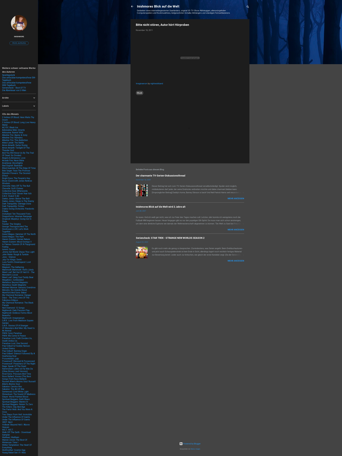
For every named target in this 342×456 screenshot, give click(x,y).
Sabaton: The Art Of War (13, 389)
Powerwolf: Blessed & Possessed (18, 361)
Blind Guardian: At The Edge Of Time (19, 168)
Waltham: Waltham (10, 437)
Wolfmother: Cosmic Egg (13, 450)
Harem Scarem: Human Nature (16, 239)
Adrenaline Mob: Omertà (13, 130)
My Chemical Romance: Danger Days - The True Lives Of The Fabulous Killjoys (16, 297)
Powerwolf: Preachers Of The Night (18, 363)
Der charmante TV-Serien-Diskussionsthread (160, 175)
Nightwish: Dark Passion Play (16, 310)
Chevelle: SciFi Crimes (12, 188)
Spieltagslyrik (8, 75)
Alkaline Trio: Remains (12, 137)
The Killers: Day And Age (13, 407)
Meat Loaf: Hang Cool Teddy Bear (17, 277)
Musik (139, 93)
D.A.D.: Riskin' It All (10, 196)
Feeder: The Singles (11, 224)
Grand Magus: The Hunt (13, 236)
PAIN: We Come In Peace (14, 335)
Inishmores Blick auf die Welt (158, 6)
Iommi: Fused (8, 249)
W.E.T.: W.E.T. (7, 429)
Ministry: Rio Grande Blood (14, 290)
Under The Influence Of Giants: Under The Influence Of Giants (16, 418)
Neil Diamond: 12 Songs (13, 308)
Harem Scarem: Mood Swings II (17, 241)
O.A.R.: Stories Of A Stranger (15, 325)
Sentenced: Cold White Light (15, 391)
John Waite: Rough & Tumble (15, 254)
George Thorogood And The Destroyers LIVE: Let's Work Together (15, 229)
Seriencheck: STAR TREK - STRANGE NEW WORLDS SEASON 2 (170, 237)
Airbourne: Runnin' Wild (12, 132)
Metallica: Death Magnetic (14, 285)
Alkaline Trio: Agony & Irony (14, 135)
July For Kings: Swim (12, 259)
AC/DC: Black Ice (10, 127)
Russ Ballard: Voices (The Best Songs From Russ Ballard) (16, 377)
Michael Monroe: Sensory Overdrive (19, 287)
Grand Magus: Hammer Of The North (19, 234)
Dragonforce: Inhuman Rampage (17, 216)
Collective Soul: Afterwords (15, 191)
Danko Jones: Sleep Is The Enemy (18, 201)
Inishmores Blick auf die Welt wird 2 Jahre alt (160, 206)
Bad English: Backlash (12, 165)
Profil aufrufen (19, 43)
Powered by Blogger (192, 443)
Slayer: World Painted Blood (15, 396)
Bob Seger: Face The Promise (16, 170)
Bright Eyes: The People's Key (16, 178)
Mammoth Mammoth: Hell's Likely (18, 269)
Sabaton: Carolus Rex (12, 386)
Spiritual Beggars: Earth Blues (16, 399)
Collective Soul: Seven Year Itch (17, 193)
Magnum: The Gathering (13, 267)
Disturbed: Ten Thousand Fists (16, 214)
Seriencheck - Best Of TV (14, 87)
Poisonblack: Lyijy (10, 358)
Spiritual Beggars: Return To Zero (17, 404)
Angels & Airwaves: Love (13, 158)
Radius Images (195, 449)
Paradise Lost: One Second (15, 343)
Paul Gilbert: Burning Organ (14, 351)
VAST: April (7, 422)
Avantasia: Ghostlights (12, 163)
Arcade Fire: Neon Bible (13, 160)
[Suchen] (247, 7)
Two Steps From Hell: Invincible (17, 414)
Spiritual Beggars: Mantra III (15, 402)
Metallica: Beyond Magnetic (15, 282)
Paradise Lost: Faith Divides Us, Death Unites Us (17, 339)
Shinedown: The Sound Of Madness (18, 394)
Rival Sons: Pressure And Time (16, 374)
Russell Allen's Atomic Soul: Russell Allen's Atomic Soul (19, 382)
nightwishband (156, 83)
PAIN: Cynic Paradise (12, 333)
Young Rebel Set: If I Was (14, 452)
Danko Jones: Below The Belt (16, 198)
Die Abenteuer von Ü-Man (14, 90)
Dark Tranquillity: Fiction (13, 206)
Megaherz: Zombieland (13, 280)
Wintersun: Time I (10, 442)
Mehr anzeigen (236, 198)
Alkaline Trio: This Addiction (15, 140)
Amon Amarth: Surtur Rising (14, 145)
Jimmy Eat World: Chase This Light (18, 252)
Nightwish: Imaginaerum (13, 318)
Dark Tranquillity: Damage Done (16, 203)
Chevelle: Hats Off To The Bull (16, 186)
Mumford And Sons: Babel (14, 292)
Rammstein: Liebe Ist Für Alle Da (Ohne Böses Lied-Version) (17, 370)
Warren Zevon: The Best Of (14, 440)
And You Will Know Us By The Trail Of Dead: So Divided (18, 154)
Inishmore (19, 36)
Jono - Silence (9, 257)
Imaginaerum (141, 83)
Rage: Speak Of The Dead (14, 366)
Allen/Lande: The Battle (13, 142)
